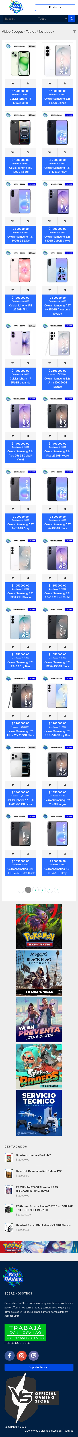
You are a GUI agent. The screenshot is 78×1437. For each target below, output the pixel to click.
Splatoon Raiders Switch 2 (33, 1155)
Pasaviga (68, 1430)
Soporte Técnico (39, 1367)
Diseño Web (31, 1430)
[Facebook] (10, 1356)
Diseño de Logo (49, 1430)
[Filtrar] (74, 32)
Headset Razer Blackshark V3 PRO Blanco (43, 1225)
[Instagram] (22, 1356)
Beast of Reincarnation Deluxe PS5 (39, 1171)
